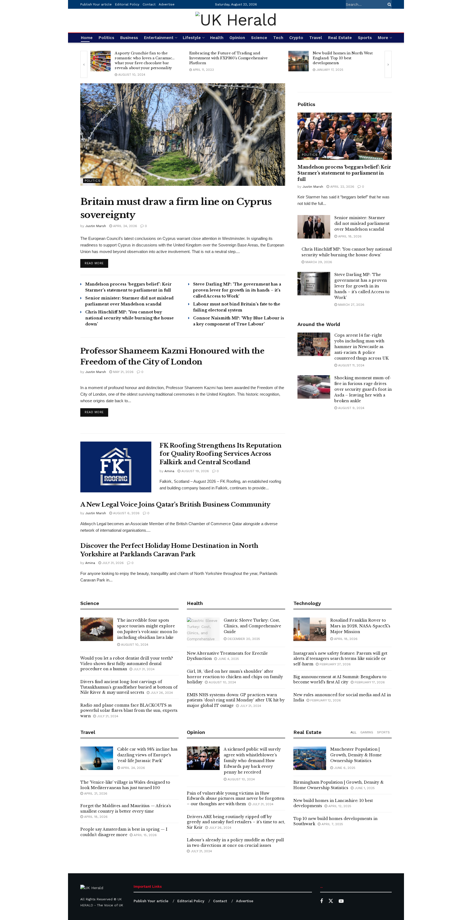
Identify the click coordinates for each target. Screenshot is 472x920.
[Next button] (388, 64)
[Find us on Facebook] (321, 901)
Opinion (237, 37)
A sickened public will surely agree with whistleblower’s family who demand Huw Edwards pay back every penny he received (252, 761)
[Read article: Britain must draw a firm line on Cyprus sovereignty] (182, 134)
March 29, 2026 (318, 262)
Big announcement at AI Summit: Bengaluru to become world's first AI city (340, 679)
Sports (365, 37)
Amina (169, 471)
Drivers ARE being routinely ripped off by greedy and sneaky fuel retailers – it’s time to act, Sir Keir (236, 822)
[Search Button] (388, 4)
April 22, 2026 (341, 187)
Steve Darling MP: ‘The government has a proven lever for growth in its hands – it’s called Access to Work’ (237, 290)
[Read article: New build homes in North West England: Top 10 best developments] (298, 61)
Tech (278, 37)
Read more (96, 263)
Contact (149, 4)
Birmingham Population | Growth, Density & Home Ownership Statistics (338, 785)
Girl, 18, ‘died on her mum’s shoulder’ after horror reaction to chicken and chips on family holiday (235, 676)
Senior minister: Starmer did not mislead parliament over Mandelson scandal (362, 223)
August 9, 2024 (350, 408)
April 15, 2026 (144, 835)
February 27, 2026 (334, 664)
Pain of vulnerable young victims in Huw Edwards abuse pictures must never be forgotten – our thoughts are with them (235, 798)
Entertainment (158, 37)
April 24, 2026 (124, 226)
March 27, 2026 (350, 305)
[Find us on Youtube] (341, 901)
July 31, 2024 (143, 669)
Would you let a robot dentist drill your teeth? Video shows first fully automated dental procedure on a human (126, 663)
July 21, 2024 (107, 716)
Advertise (167, 4)
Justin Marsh (95, 226)
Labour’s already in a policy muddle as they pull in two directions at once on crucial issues (235, 842)
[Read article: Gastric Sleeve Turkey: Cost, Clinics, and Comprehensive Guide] (203, 629)
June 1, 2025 (364, 788)
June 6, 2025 (344, 768)
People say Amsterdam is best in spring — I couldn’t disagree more (123, 832)
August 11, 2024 (350, 365)
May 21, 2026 (123, 372)
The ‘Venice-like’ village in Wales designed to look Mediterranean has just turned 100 (125, 785)
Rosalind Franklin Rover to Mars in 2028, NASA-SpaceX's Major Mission (360, 626)
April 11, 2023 (203, 70)
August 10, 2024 (131, 75)
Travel (315, 37)
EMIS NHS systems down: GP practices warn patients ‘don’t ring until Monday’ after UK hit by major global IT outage (236, 700)
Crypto (296, 37)
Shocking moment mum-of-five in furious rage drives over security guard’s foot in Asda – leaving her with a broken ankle (363, 389)
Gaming (366, 732)
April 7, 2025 (331, 824)
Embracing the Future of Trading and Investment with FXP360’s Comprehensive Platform (228, 58)
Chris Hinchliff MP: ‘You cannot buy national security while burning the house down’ (129, 318)
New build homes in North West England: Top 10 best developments (342, 58)
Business (129, 37)
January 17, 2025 (329, 70)
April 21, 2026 (95, 793)
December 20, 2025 (243, 639)
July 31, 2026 (112, 563)
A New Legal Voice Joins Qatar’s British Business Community (175, 504)
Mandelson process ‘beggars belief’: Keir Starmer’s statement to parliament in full (344, 173)
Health (216, 37)
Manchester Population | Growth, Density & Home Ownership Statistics (356, 755)
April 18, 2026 (349, 236)
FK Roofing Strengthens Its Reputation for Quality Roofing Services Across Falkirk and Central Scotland (221, 454)
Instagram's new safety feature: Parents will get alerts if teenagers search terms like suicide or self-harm (340, 658)
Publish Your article (96, 4)
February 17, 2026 (369, 682)
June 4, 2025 (228, 659)
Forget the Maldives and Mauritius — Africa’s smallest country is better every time (125, 808)
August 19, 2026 (194, 471)
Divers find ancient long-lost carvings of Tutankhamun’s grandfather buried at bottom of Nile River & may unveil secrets (129, 687)
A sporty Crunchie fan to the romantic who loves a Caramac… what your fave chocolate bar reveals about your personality (144, 60)
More (383, 37)
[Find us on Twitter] (330, 901)
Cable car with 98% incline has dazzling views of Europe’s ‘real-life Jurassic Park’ (147, 755)
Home (87, 37)
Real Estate (340, 37)
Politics (106, 37)
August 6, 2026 (126, 513)
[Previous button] (83, 64)
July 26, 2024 (161, 693)
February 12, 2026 (325, 700)
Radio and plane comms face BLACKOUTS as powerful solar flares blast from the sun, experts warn (129, 710)
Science (259, 37)
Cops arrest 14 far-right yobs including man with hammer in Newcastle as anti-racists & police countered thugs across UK (361, 347)
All (353, 732)
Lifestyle (192, 37)
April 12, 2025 (339, 806)
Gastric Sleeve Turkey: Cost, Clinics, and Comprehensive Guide (252, 626)
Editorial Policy (127, 4)
